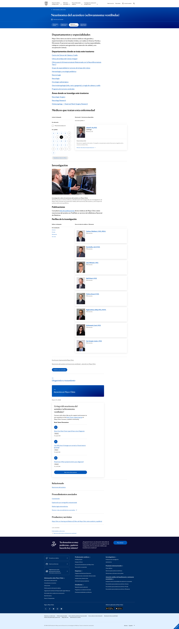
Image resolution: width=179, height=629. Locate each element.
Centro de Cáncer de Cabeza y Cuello (65, 55)
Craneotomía (56, 498)
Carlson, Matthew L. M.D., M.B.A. (96, 231)
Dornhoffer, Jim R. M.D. (93, 247)
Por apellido (55, 129)
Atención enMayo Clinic (83, 25)
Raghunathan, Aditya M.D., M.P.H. (96, 309)
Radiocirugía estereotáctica (60, 506)
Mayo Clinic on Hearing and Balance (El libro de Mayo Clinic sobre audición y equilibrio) (77, 521)
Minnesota (54, 234)
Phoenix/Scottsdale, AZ (60, 125)
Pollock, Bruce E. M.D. (92, 294)
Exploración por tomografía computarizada (64, 502)
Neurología (55, 78)
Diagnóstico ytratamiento (64, 25)
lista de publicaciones (67, 211)
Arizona (53, 230)
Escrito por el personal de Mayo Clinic (63, 360)
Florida (53, 232)
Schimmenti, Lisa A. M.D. (93, 325)
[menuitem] (55, 25)
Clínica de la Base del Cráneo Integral (64, 59)
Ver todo (54, 236)
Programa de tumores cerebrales (63, 89)
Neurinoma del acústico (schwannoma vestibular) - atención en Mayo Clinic (74, 364)
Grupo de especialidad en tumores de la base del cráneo (71, 68)
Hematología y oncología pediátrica (64, 71)
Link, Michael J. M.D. (92, 262)
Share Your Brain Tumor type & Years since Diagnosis (69, 431)
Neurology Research (59, 100)
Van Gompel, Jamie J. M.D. (94, 341)
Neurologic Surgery (58, 97)
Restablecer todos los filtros (60, 158)
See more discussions (70, 472)
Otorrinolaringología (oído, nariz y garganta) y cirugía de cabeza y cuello (76, 85)
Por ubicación (55, 122)
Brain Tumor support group (74, 417)
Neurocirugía (56, 75)
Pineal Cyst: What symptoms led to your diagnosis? (69, 462)
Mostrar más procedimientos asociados (63, 510)
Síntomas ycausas (55, 25)
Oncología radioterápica (60, 82)
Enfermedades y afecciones (59, 9)
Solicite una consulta (60, 370)
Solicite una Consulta (58, 19)
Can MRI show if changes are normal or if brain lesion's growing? (70, 446)
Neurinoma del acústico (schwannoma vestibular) (85, 15)
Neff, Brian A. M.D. (91, 278)
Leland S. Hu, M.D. (91, 127)
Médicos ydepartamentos (73, 25)
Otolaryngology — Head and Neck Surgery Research (70, 104)
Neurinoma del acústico (59, 487)
